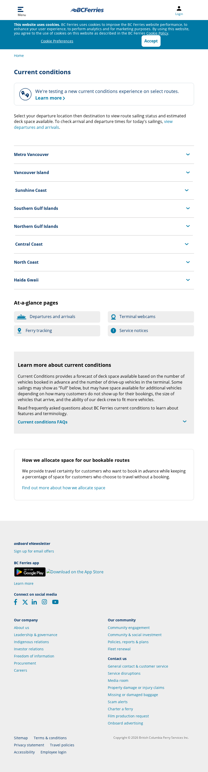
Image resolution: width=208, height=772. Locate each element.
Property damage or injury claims (136, 687)
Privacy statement (29, 745)
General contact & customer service (138, 666)
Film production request (128, 716)
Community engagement (129, 627)
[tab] (104, 155)
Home (19, 55)
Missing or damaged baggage (133, 694)
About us (21, 627)
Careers (20, 670)
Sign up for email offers (34, 551)
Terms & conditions (50, 737)
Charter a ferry (120, 708)
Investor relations (29, 649)
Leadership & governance (35, 634)
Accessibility (24, 752)
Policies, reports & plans (128, 641)
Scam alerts (118, 701)
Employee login (53, 752)
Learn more (23, 583)
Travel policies (62, 745)
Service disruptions (124, 673)
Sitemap (21, 737)
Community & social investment (135, 634)
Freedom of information (34, 656)
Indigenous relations (31, 641)
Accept (151, 41)
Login (179, 14)
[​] (25, 603)
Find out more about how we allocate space (63, 488)
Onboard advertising (125, 723)
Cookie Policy (157, 33)
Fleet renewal (119, 649)
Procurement (25, 663)
